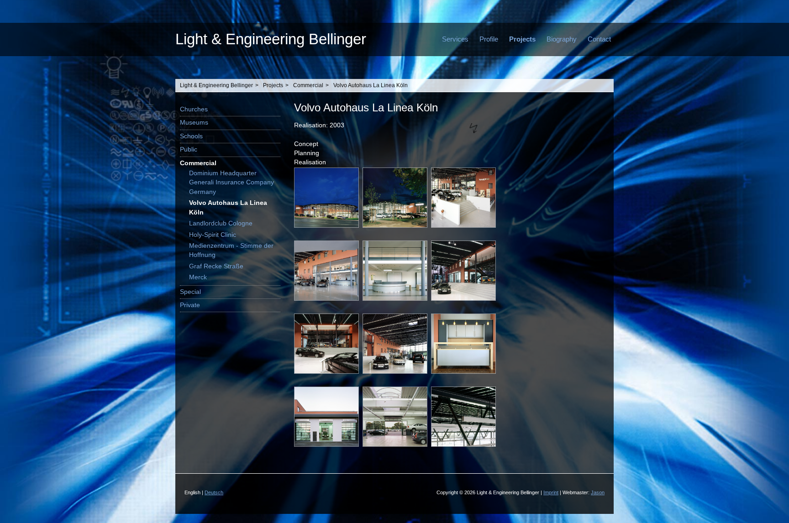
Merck (198, 277)
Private (190, 305)
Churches (194, 109)
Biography (562, 39)
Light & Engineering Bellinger (270, 39)
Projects (522, 39)
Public (188, 149)
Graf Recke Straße (216, 266)
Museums (194, 122)
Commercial (308, 85)
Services (455, 39)
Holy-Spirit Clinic (212, 234)
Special (190, 291)
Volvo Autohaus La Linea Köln (370, 85)
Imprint (550, 492)
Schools (191, 136)
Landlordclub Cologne (220, 223)
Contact (599, 39)
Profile (488, 39)
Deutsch (214, 492)
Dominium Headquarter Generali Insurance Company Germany (231, 182)
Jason (598, 492)
